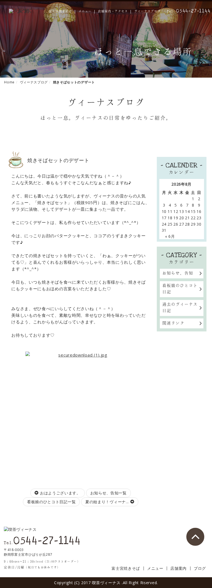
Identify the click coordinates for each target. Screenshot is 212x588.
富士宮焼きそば (60, 11)
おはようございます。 (60, 492)
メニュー (85, 11)
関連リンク (173, 323)
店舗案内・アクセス (113, 11)
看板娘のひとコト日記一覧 (51, 501)
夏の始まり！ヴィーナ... (107, 501)
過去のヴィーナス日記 (180, 307)
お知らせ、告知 (177, 273)
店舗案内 (178, 568)
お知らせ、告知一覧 (108, 492)
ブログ (200, 568)
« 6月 (170, 236)
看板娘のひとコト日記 (180, 288)
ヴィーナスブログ (147, 11)
